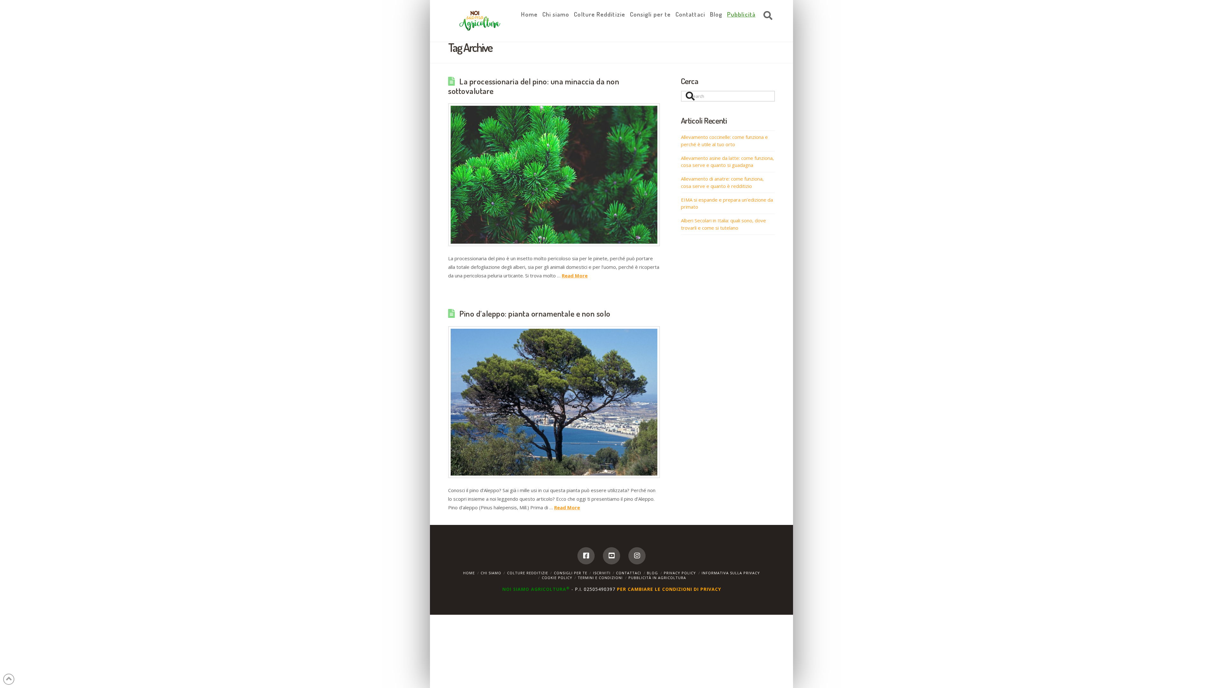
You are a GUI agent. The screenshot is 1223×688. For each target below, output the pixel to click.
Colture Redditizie (527, 572)
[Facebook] (586, 555)
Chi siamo (491, 572)
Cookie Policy (557, 577)
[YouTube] (611, 555)
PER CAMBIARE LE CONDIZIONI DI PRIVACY (669, 589)
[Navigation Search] (766, 16)
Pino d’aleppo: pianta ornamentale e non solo (534, 313)
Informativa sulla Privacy (731, 572)
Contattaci (628, 572)
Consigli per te (570, 572)
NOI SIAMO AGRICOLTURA (536, 589)
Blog (652, 572)
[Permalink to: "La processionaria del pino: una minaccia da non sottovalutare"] (554, 175)
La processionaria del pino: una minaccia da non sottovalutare (533, 86)
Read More (575, 275)
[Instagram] (637, 555)
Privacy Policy (680, 572)
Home (469, 572)
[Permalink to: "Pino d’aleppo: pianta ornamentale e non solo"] (554, 402)
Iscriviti (602, 572)
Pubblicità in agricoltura (657, 577)
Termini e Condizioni (600, 577)
